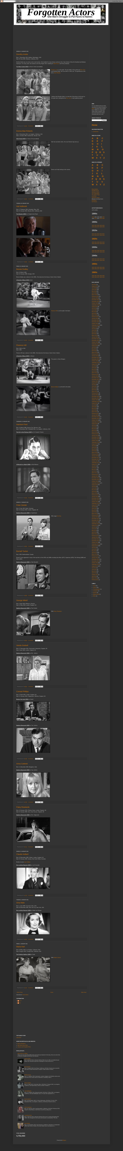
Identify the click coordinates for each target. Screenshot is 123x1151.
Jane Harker (27, 1123)
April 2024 (94, 333)
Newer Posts (20, 992)
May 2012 (94, 571)
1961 (95, 275)
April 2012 (94, 572)
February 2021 (95, 393)
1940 (93, 259)
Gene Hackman (28, 1107)
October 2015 (95, 501)
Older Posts (83, 992)
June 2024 (94, 330)
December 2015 (95, 498)
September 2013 (95, 544)
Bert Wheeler (57, 72)
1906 (95, 226)
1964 (103, 275)
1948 (101, 260)
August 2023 (95, 345)
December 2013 (95, 539)
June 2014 (94, 528)
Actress (94, 587)
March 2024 (94, 335)
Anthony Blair (27, 1058)
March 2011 (94, 578)
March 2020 (94, 411)
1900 (93, 225)
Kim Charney (27, 1066)
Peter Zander (21, 505)
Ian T (20, 1000)
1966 (95, 277)
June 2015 (94, 508)
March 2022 (94, 372)
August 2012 (95, 566)
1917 (98, 235)
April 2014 (94, 532)
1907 (98, 226)
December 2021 (95, 377)
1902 (98, 225)
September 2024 (95, 325)
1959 (103, 268)
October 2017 (95, 461)
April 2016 (94, 491)
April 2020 (94, 410)
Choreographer (96, 589)
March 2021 (94, 391)
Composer (95, 590)
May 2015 (94, 510)
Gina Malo (20, 903)
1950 (93, 267)
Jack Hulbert (27, 862)
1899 (103, 218)
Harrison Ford (21, 424)
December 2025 (95, 299)
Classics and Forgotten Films (24, 1047)
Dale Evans (56, 63)
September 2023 (95, 344)
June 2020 (94, 406)
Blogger (64, 1140)
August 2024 (95, 327)
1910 (93, 233)
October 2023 (95, 342)
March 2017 (94, 472)
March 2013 (94, 554)
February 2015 (95, 515)
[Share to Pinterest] (42, 126)
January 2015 (95, 516)
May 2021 (94, 388)
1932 (98, 250)
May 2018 (94, 449)
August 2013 (95, 545)
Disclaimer (94, 200)
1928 (101, 243)
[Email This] (36, 126)
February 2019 (95, 433)
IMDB (93, 108)
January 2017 (95, 476)
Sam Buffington (27, 1091)
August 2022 (95, 364)
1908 (101, 226)
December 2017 (95, 457)
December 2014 (95, 518)
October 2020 (95, 399)
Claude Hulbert (22, 854)
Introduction (95, 131)
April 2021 (94, 389)
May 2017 (94, 469)
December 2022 (95, 357)
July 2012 (94, 567)
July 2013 (94, 547)
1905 (93, 226)
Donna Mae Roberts (24, 131)
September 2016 (95, 483)
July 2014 (94, 527)
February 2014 (95, 535)
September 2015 (95, 503)
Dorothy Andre (22, 54)
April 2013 (94, 552)
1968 (101, 277)
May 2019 (94, 428)
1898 (101, 218)
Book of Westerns (22, 1043)
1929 (103, 243)
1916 (95, 235)
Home (51, 992)
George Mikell (22, 600)
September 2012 (95, 564)
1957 (98, 268)
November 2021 (95, 379)
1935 (93, 252)
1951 (95, 267)
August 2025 (95, 306)
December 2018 (95, 437)
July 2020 (94, 405)
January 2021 (95, 394)
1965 (93, 277)
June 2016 (94, 488)
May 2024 (94, 332)
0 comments (30, 125)
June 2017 (94, 467)
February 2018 (95, 454)
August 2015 (95, 505)
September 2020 (95, 401)
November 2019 (95, 418)
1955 (93, 268)
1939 (103, 252)
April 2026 (94, 293)
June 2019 (94, 427)
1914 (103, 233)
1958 (101, 268)
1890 (93, 217)
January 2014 (95, 537)
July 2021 (94, 384)
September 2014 (95, 523)
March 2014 (94, 533)
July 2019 (94, 425)
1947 (98, 260)
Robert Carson (57, 957)
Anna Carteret (22, 764)
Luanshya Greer (28, 1115)
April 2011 (94, 576)
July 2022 (94, 366)
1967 (98, 277)
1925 (93, 243)
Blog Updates (95, 189)
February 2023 (95, 354)
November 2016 (95, 479)
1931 (95, 250)
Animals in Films (95, 192)
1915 (93, 235)
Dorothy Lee (54, 69)
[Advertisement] (61, 36)
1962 (98, 275)
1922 (98, 242)
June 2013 (94, 549)
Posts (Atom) (25, 994)
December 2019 (95, 416)
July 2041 (94, 284)
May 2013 (94, 550)
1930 (93, 250)
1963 (101, 275)
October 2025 (95, 303)
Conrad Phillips (22, 691)
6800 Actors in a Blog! (22, 1053)
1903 (101, 225)
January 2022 (95, 376)
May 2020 (94, 408)
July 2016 (94, 486)
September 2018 (95, 442)
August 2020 (95, 403)
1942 (98, 259)
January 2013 (95, 557)
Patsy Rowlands (58, 611)
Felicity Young (27, 1074)
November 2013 (95, 540)
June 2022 (94, 367)
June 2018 (94, 447)
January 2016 (95, 496)
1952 (98, 267)
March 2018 (94, 452)
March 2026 (94, 294)
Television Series (96, 197)
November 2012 (95, 561)
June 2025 (94, 310)
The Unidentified (95, 193)
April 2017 (94, 471)
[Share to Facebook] (41, 126)
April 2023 (94, 350)
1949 (103, 260)
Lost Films (94, 196)
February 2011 (95, 579)
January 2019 (95, 435)
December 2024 (95, 320)
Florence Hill (54, 310)
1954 (103, 267)
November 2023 (95, 340)
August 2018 (95, 444)
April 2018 (94, 450)
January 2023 (95, 355)
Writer (94, 596)
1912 (98, 233)
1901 (95, 225)
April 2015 (94, 511)
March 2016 (94, 493)
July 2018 (94, 445)
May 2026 (94, 291)
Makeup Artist (96, 594)
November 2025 (95, 301)
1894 (103, 217)
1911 (95, 233)
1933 (101, 250)
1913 (100, 233)
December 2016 (95, 477)
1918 (101, 235)
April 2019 (94, 430)
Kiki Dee (59, 516)
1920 (93, 242)
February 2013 (95, 555)
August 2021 (95, 383)
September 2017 (95, 462)
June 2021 (94, 386)
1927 (98, 243)
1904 (103, 225)
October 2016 (95, 481)
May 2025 (94, 311)
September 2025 (95, 304)
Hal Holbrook (21, 206)
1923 (101, 242)
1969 (103, 277)
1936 (95, 252)
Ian (20, 1002)
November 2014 (95, 520)
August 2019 (95, 423)
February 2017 (95, 474)
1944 (103, 259)
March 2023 (94, 352)
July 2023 (94, 347)
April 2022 (94, 371)
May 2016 (94, 489)
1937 (98, 252)
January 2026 (95, 298)
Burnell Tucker (22, 551)
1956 (95, 268)
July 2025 (94, 308)
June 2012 (94, 569)
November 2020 (95, 398)
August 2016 (95, 484)
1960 (93, 275)
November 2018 (95, 438)
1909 (103, 226)
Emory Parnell (27, 1099)
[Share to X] (39, 126)
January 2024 (95, 337)
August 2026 (95, 286)
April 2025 (94, 313)
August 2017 (95, 464)
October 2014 (95, 522)
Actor (94, 585)
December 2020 (95, 396)
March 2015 (94, 513)
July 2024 (94, 328)
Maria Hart (20, 947)
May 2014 (94, 530)
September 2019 (95, 422)
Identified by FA (95, 190)
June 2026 (94, 289)
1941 (95, 259)
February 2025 (95, 316)
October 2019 (95, 420)
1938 (101, 252)
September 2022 (95, 362)
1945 (93, 260)
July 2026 (94, 288)
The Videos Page (96, 194)
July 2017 (94, 466)
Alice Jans (82, 69)
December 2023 (95, 338)
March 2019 (94, 432)
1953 (101, 267)
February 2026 (95, 296)
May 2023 (94, 349)
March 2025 (94, 315)
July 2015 (94, 506)
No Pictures (94, 201)
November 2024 (95, 321)
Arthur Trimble (27, 1083)
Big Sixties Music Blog (23, 1045)
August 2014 (95, 525)
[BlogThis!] (37, 126)
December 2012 (95, 559)
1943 (101, 259)
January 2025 (95, 318)
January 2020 (95, 415)
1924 (103, 242)
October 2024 (95, 323)
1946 (95, 260)
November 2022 (95, 359)
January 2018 (95, 455)
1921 (95, 242)
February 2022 (95, 374)
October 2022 (95, 360)
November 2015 (95, 499)
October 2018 (95, 440)
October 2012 (95, 562)
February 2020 (95, 413)
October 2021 (95, 381)
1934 (103, 250)
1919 (103, 235)
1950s (94, 264)
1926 (95, 243)
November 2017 (95, 459)
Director (95, 592)
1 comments (30, 198)
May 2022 (94, 369)
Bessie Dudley (22, 269)
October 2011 (95, 574)
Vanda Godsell (22, 645)
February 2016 (95, 494)
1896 (95, 218)
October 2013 (95, 542)
